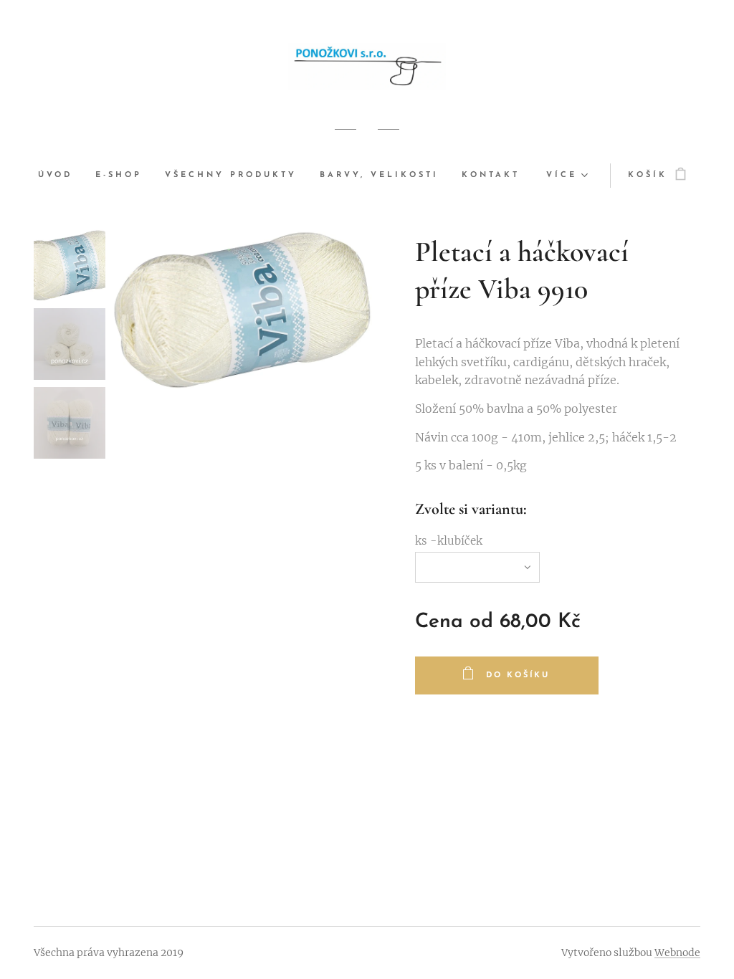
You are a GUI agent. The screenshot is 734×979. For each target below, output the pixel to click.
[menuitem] (61, 176)
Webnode (677, 952)
